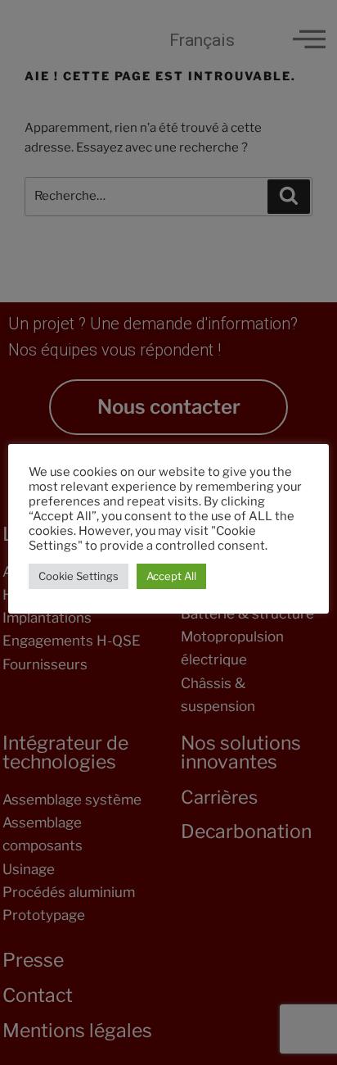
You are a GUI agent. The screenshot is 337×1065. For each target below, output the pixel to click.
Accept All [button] (171, 575)
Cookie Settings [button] (78, 575)
